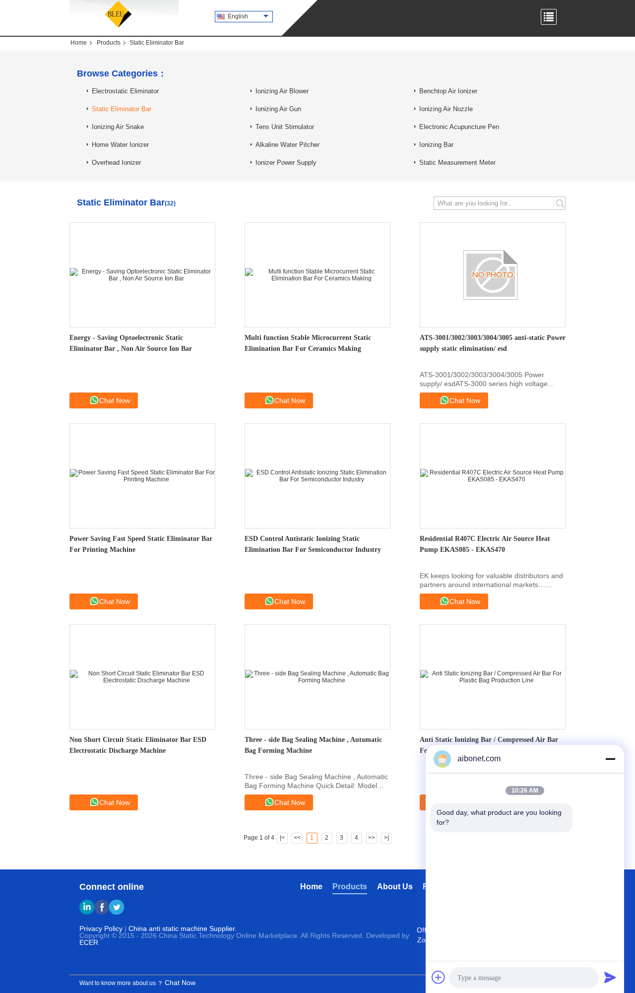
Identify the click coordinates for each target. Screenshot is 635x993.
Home (78, 42)
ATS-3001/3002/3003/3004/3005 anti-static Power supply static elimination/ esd (493, 343)
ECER (88, 942)
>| (386, 837)
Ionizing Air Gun (278, 109)
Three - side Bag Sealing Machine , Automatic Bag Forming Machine (313, 745)
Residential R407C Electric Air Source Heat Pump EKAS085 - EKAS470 (485, 544)
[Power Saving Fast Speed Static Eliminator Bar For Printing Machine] (142, 476)
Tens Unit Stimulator (284, 127)
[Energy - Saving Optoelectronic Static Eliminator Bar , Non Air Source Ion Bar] (142, 275)
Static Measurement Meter (457, 162)
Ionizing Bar (436, 144)
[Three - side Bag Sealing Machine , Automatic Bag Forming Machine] (317, 676)
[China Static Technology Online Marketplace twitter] (116, 907)
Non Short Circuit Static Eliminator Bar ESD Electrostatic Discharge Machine (137, 745)
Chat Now (114, 400)
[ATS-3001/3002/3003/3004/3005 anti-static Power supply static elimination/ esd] (493, 275)
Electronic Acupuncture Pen (459, 127)
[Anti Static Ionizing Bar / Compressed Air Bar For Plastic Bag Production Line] (493, 676)
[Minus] (610, 759)
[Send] (610, 977)
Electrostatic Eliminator (125, 91)
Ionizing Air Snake (118, 127)
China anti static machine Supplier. (182, 928)
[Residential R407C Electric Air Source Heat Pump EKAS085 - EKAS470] (493, 476)
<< (297, 837)
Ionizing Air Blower (282, 91)
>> (371, 837)
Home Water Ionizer (120, 144)
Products (109, 42)
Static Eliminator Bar (121, 109)
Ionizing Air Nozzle (446, 109)
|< (282, 837)
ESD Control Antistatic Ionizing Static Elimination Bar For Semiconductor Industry (313, 544)
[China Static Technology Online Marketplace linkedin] (86, 907)
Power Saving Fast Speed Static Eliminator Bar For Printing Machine (140, 544)
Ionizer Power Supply (286, 162)
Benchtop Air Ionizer (448, 91)
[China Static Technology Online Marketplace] (124, 15)
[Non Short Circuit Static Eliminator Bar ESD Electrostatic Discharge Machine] (142, 676)
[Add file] (438, 977)
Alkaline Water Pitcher (287, 144)
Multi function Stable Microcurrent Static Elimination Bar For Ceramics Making (308, 343)
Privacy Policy (101, 928)
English (238, 16)
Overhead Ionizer (116, 162)
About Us (395, 886)
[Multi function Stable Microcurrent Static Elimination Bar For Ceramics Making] (317, 275)
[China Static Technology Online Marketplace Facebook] (101, 907)
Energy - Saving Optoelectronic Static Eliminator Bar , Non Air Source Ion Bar (130, 343)
